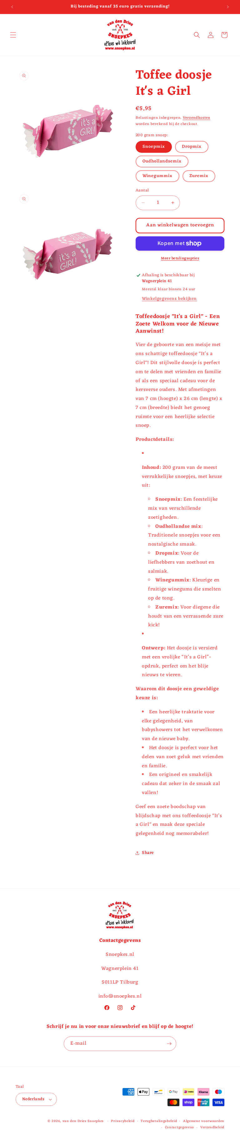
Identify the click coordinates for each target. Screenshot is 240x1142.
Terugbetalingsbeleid (159, 1121)
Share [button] (148, 853)
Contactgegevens (179, 1127)
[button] (13, 35)
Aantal (142, 190)
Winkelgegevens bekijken (169, 299)
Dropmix (192, 147)
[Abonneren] (169, 1043)
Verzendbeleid (212, 1127)
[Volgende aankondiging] (228, 7)
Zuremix (198, 176)
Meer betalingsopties (180, 258)
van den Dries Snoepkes (83, 1121)
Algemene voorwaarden (203, 1121)
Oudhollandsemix (162, 161)
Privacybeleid (122, 1121)
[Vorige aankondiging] (12, 7)
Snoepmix (153, 147)
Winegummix (157, 176)
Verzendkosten (196, 117)
